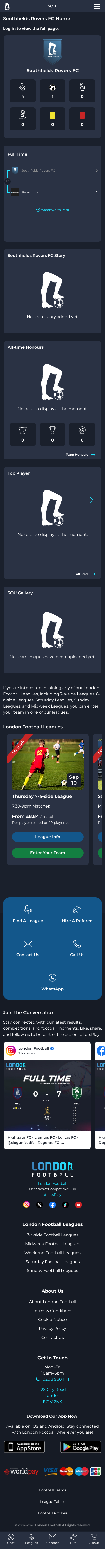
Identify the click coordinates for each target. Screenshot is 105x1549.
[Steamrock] (15, 192)
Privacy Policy (52, 1328)
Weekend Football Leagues (52, 1252)
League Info (47, 836)
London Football (52, 1183)
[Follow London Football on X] (39, 1205)
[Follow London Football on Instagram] (26, 1205)
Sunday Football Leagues (52, 1270)
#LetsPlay (52, 1194)
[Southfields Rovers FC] (15, 170)
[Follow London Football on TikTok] (65, 1205)
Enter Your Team (47, 852)
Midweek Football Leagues (52, 1243)
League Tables (52, 1501)
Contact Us (52, 1337)
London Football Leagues (33, 727)
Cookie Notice (52, 1319)
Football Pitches (52, 1513)
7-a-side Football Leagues (52, 1234)
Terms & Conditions (52, 1310)
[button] (91, 500)
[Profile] (97, 6)
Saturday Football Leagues (52, 1261)
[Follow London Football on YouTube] (78, 1205)
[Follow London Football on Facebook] (52, 1205)
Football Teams (52, 1490)
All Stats (82, 574)
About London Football (52, 1301)
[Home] (7, 6)
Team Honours (77, 454)
